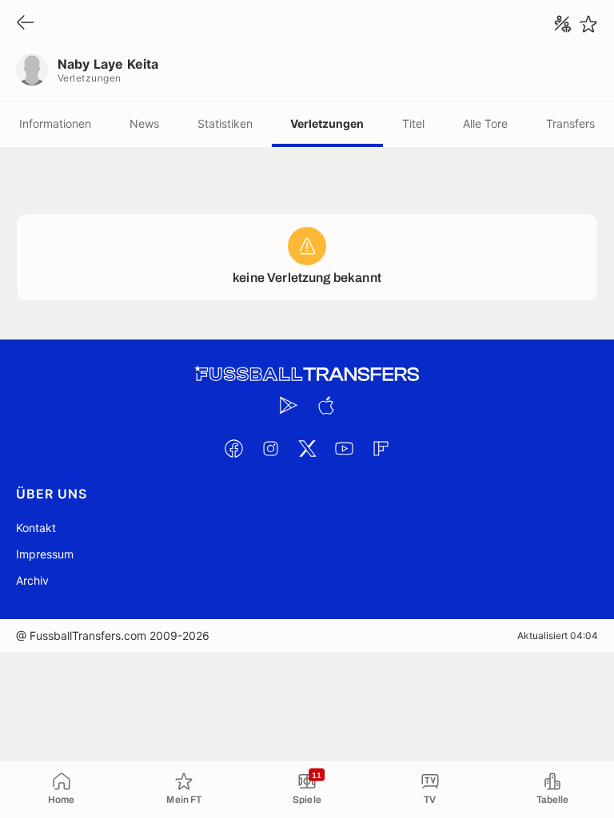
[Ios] (325, 405)
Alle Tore (485, 123)
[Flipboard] (381, 448)
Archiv (32, 580)
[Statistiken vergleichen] (562, 24)
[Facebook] (233, 448)
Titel (413, 123)
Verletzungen (327, 123)
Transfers (570, 123)
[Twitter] (307, 448)
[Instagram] (270, 448)
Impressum (45, 554)
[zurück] (25, 23)
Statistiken (225, 123)
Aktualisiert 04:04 (557, 635)
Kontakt (36, 527)
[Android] (289, 405)
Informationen (55, 123)
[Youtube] (344, 448)
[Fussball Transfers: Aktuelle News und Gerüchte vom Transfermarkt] (307, 374)
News (144, 123)
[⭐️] (588, 24)
